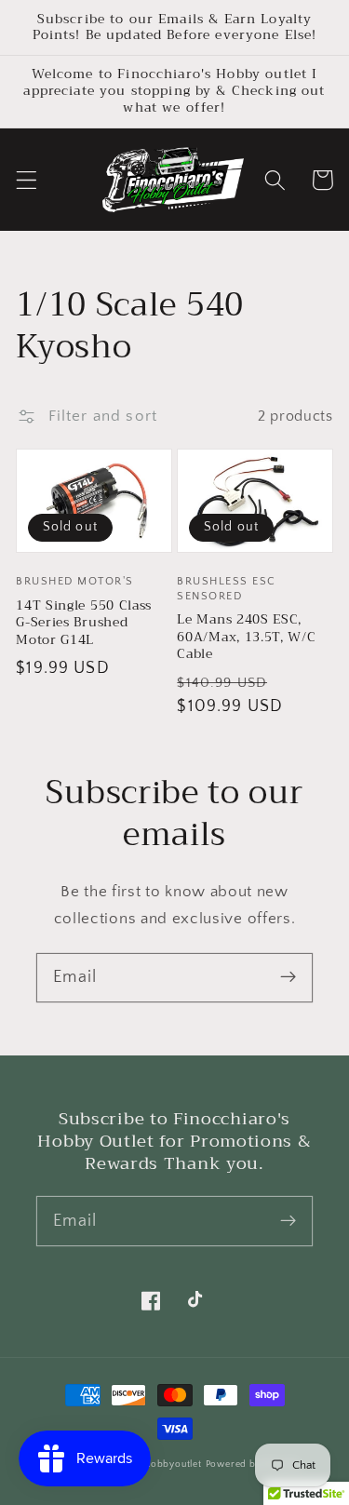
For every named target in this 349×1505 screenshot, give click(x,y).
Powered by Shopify (253, 1464)
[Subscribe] (288, 977)
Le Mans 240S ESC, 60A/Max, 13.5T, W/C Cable (246, 637)
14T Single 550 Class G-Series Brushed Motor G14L (84, 623)
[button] (26, 180)
